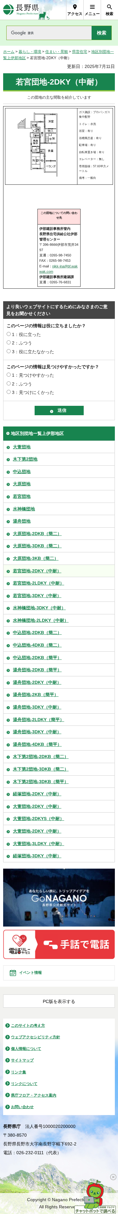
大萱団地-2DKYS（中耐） (38, 818)
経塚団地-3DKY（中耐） (37, 855)
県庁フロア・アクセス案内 (33, 1095)
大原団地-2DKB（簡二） (37, 533)
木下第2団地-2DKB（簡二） (41, 756)
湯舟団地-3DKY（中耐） (37, 707)
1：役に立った (26, 334)
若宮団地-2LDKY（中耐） (38, 583)
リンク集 (18, 1072)
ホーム (8, 51)
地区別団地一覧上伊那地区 (37, 433)
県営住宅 (79, 51)
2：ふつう (22, 342)
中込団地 (22, 471)
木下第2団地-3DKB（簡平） (41, 781)
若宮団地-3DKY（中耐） (37, 595)
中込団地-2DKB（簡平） (37, 657)
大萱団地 (22, 446)
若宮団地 (22, 496)
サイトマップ (22, 1060)
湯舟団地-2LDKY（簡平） (38, 719)
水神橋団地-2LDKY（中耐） (41, 620)
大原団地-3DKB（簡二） (37, 545)
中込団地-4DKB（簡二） (37, 645)
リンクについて (24, 1084)
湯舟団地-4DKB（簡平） (37, 744)
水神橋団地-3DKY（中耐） (39, 607)
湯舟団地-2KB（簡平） (36, 694)
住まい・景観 (56, 51)
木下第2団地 (25, 459)
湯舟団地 (22, 521)
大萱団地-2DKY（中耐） (37, 806)
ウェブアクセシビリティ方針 (35, 1037)
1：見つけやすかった (33, 375)
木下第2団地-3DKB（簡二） (41, 769)
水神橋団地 (24, 508)
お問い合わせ (22, 1107)
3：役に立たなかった (33, 351)
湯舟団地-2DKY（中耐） (37, 682)
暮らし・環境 (30, 51)
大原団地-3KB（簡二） (36, 558)
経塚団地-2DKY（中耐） (37, 793)
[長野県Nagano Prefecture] (21, 10)
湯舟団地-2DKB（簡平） (37, 669)
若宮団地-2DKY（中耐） (37, 570)
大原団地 (22, 483)
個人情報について (26, 1048)
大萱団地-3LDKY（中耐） (38, 843)
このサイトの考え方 (28, 1025)
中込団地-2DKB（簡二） (37, 632)
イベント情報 (30, 972)
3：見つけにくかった (33, 392)
